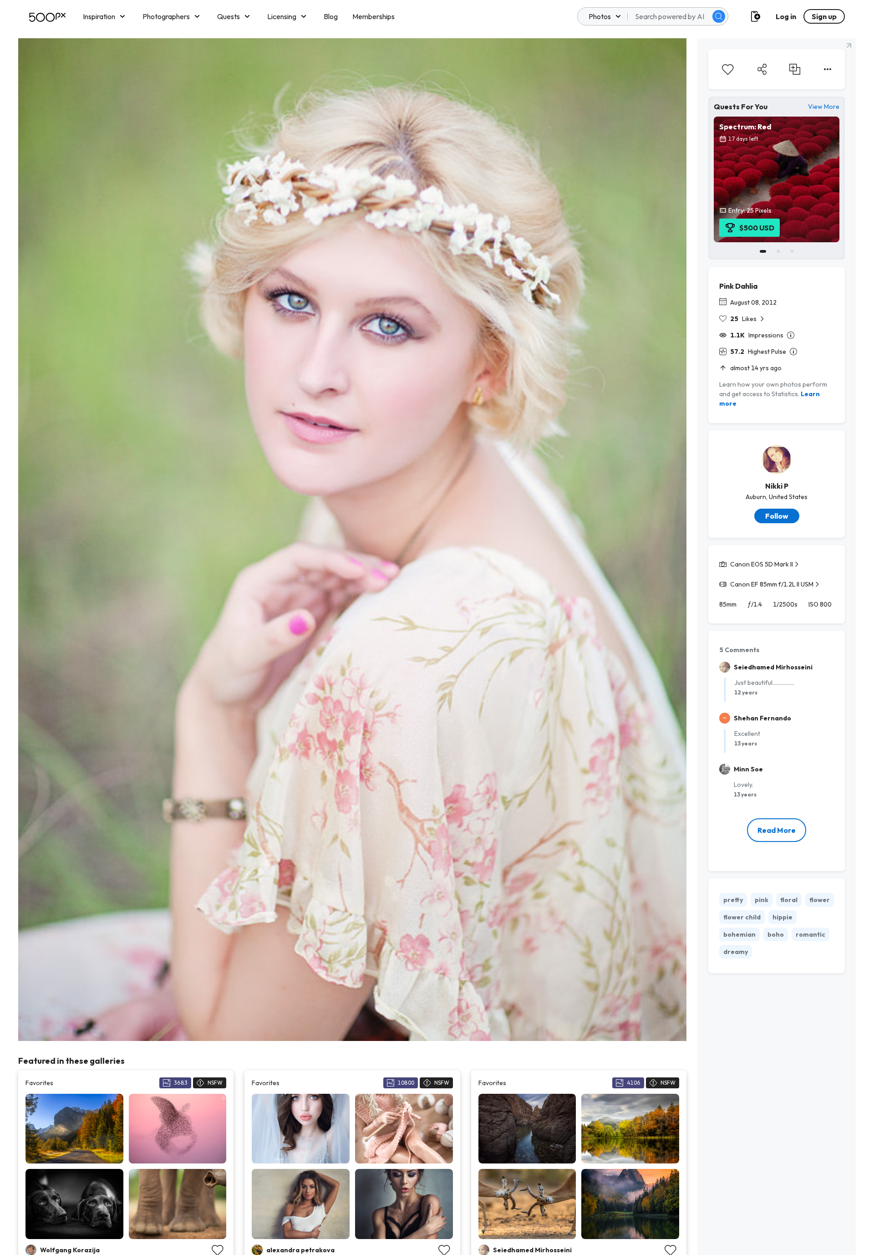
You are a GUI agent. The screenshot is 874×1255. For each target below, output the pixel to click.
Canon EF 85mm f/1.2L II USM (771, 584)
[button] (718, 16)
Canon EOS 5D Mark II (761, 564)
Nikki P (776, 485)
